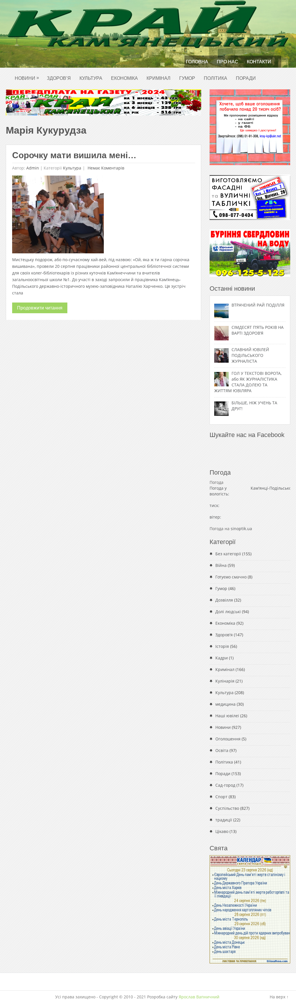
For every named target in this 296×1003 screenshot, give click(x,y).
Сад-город (225, 785)
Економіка (124, 78)
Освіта (221, 750)
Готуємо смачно (231, 577)
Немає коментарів (105, 168)
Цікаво (221, 831)
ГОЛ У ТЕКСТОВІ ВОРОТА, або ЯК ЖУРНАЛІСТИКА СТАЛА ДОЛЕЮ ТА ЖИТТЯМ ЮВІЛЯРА (248, 381)
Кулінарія (224, 681)
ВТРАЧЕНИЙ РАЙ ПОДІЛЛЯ (258, 305)
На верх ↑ (279, 997)
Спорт (221, 796)
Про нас (227, 61)
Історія (222, 646)
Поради (246, 78)
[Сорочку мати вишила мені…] (58, 216)
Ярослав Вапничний (199, 997)
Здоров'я (224, 634)
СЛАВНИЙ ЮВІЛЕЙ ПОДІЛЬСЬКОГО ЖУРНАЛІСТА (250, 355)
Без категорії (228, 553)
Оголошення (227, 739)
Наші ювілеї (227, 715)
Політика (215, 78)
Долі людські (228, 611)
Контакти (259, 61)
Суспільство (227, 808)
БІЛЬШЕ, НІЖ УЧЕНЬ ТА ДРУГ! (254, 405)
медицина (225, 704)
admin (32, 168)
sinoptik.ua (241, 528)
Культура (90, 78)
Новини (27, 78)
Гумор (187, 78)
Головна (197, 61)
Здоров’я (59, 78)
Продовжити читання (39, 307)
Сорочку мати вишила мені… (74, 155)
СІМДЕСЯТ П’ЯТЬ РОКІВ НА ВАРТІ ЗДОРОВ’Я (258, 330)
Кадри (221, 658)
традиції (223, 820)
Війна (221, 565)
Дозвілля (224, 600)
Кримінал (159, 78)
